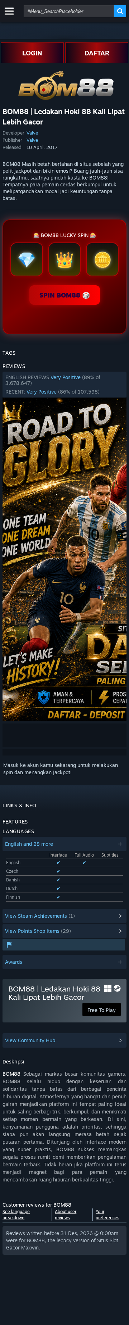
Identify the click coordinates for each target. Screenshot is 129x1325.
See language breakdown (16, 1214)
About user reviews (65, 1214)
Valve (32, 133)
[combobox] (69, 11)
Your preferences (107, 1214)
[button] (64, 385)
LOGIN (32, 53)
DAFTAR (97, 53)
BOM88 (11, 1074)
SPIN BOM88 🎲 (64, 295)
